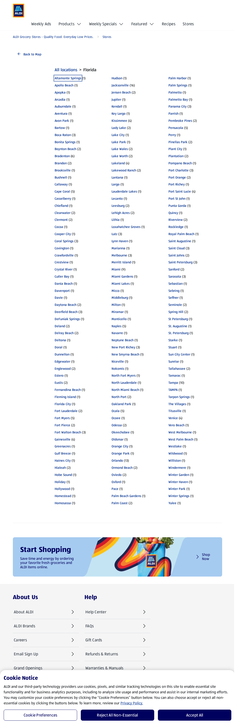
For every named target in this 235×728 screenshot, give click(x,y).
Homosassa (63, 503)
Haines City (63, 460)
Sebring (173, 290)
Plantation (176, 156)
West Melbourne (180, 432)
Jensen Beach (121, 92)
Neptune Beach (123, 340)
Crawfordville (64, 255)
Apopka (60, 92)
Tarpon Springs (179, 397)
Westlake (175, 446)
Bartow (60, 127)
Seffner (173, 297)
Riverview (175, 219)
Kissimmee (119, 120)
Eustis (59, 382)
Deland (60, 326)
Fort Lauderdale (66, 411)
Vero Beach (176, 425)
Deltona (60, 340)
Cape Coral (62, 191)
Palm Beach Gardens (126, 496)
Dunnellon (62, 354)
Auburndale (63, 106)
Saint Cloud (176, 248)
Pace (115, 488)
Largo (116, 184)
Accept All (194, 715)
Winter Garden (178, 474)
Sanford (173, 269)
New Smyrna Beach (125, 354)
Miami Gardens (122, 276)
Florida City (63, 404)
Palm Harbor (177, 78)
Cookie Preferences (40, 715)
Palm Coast (120, 503)
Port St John (176, 198)
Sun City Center (179, 354)
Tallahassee (176, 368)
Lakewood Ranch (124, 170)
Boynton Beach (65, 149)
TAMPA (173, 389)
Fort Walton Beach (68, 432)
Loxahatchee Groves (126, 227)
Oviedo (117, 474)
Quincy (173, 212)
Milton (116, 304)
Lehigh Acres (121, 212)
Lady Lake (119, 127)
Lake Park (119, 142)
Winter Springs (178, 496)
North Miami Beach (125, 389)
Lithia (116, 219)
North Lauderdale (124, 382)
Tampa (173, 382)
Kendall (117, 106)
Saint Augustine (179, 241)
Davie (59, 297)
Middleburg (120, 297)
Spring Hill (175, 312)
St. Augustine (177, 326)
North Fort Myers (124, 375)
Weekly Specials (103, 24)
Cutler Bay (62, 276)
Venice (173, 418)
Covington (62, 248)
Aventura (61, 113)
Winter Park (176, 488)
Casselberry (63, 198)
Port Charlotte (178, 170)
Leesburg (118, 205)
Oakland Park (121, 404)
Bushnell (61, 177)
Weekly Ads (41, 24)
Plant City (175, 149)
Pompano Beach (180, 163)
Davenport (62, 290)
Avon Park (62, 120)
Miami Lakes (121, 283)
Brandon (61, 163)
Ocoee (116, 418)
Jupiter (116, 99)
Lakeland (118, 163)
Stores (188, 24)
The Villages (177, 404)
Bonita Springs (65, 142)
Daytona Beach (65, 304)
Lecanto (117, 198)
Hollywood (62, 488)
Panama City (177, 106)
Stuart (172, 347)
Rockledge (176, 227)
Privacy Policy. (131, 703)
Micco (116, 290)
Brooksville (63, 170)
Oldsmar (117, 439)
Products (66, 24)
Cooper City (63, 234)
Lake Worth (120, 156)
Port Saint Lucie (179, 191)
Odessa (117, 425)
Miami (116, 269)
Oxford (116, 482)
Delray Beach (64, 333)
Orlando (117, 460)
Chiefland (61, 205)
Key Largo (119, 113)
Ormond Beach (122, 467)
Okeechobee (121, 432)
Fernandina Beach (68, 389)
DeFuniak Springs (67, 319)
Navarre (117, 333)
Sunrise (173, 361)
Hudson (117, 78)
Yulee (172, 503)
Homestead (63, 496)
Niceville (118, 361)
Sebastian (175, 283)
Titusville (175, 411)
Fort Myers (62, 418)
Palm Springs (177, 85)
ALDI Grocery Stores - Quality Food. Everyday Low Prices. (53, 36)
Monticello (119, 319)
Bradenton (62, 156)
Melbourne (119, 255)
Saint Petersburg (180, 262)
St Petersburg (178, 319)
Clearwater (62, 212)
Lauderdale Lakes (124, 191)
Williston (174, 460)
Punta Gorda (177, 205)
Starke (173, 340)
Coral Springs (64, 241)
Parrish (173, 113)
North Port (119, 397)
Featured (139, 24)
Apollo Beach (64, 85)
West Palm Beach (180, 439)
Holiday (60, 482)
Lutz (114, 234)
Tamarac (174, 375)
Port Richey (176, 184)
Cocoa (59, 227)
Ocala (116, 411)
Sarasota (174, 276)
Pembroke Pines (180, 120)
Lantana (117, 177)
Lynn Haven (120, 241)
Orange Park (121, 453)
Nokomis (118, 368)
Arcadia (60, 99)
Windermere (177, 467)
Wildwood (175, 453)
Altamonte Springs (68, 78)
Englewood (63, 368)
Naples (116, 326)
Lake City (118, 135)
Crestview (62, 262)
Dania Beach (64, 283)
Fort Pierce (62, 425)
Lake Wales (120, 149)
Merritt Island (121, 262)
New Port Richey (123, 347)
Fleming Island (65, 397)
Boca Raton (63, 135)
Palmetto (175, 92)
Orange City (120, 446)
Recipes (168, 24)
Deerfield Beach (66, 312)
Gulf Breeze (63, 453)
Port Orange (177, 177)
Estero (59, 375)
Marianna (118, 248)
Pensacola (175, 127)
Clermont (61, 219)
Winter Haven (178, 482)
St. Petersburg (178, 333)
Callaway (61, 184)
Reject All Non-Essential (117, 715)
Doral (58, 347)
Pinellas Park (177, 142)
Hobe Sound (63, 474)
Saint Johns (176, 255)
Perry (172, 135)
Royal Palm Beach (181, 234)
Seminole (175, 304)
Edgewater (62, 361)
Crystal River (64, 269)
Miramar (118, 312)
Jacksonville (120, 85)
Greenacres (63, 446)
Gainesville (62, 439)
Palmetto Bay (178, 99)
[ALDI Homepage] (18, 10)
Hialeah (60, 467)
